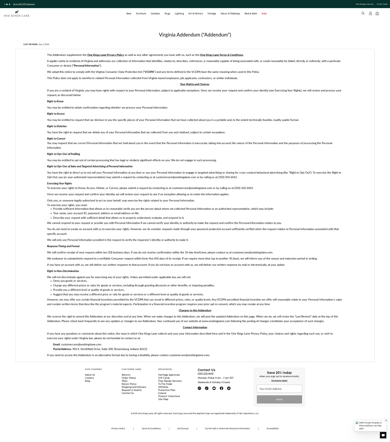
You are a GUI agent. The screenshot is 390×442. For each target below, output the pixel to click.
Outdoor (155, 13)
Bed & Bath (251, 13)
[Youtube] (214, 388)
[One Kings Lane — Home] (16, 13)
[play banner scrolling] (9, 4)
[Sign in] (370, 13)
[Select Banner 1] (7, 4)
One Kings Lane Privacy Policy (105, 55)
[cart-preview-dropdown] (377, 13)
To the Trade (382, 4)
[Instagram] (200, 388)
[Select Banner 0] (5, 4)
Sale (264, 13)
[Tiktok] (207, 388)
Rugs (167, 13)
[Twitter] (229, 388)
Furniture (141, 13)
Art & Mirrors (195, 13)
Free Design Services (365, 4)
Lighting (179, 13)
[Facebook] (222, 388)
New (128, 13)
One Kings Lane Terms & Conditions (221, 55)
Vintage (211, 13)
